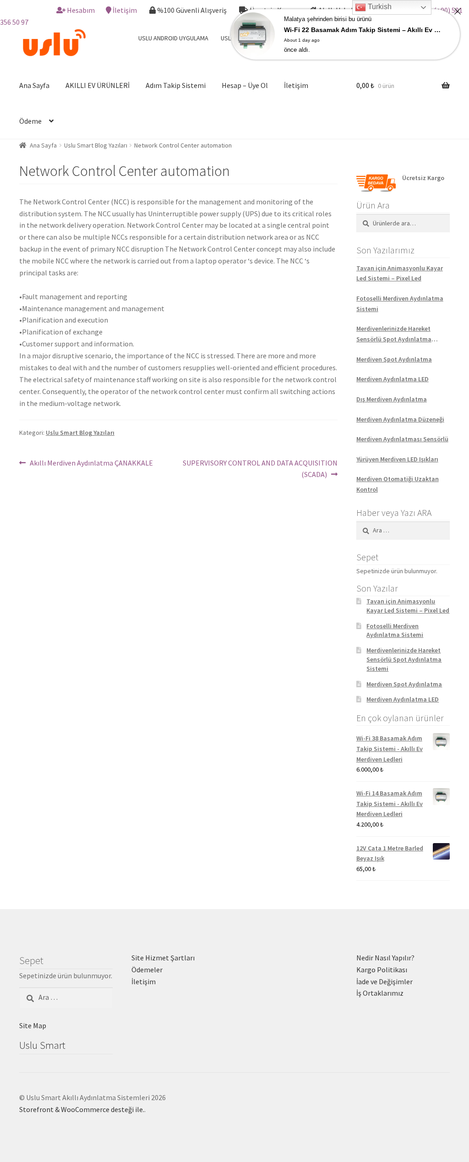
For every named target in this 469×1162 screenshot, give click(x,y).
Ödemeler (147, 969)
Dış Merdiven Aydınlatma (391, 399)
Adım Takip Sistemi (176, 85)
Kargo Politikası (381, 969)
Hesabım (80, 10)
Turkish (379, 7)
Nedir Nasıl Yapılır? (385, 957)
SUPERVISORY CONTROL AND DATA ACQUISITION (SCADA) (259, 468)
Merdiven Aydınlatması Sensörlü (402, 439)
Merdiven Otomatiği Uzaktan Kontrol (397, 484)
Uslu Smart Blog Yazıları (95, 145)
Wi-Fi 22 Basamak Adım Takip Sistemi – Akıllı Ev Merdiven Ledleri (364, 29)
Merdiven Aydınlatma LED (392, 379)
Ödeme (30, 121)
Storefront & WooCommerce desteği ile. (81, 1109)
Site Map (32, 1025)
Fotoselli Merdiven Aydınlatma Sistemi (399, 303)
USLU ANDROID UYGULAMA (173, 38)
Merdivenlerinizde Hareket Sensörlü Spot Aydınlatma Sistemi (393, 334)
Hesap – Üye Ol (245, 85)
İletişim (124, 10)
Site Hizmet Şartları (163, 957)
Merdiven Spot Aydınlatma (394, 359)
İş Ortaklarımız (380, 993)
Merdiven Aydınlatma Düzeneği (400, 419)
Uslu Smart (42, 1045)
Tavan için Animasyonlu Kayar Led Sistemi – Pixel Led (399, 273)
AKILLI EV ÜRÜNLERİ (97, 85)
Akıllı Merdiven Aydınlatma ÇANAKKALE (91, 463)
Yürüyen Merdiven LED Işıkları (397, 459)
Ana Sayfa (34, 85)
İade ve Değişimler (384, 981)
